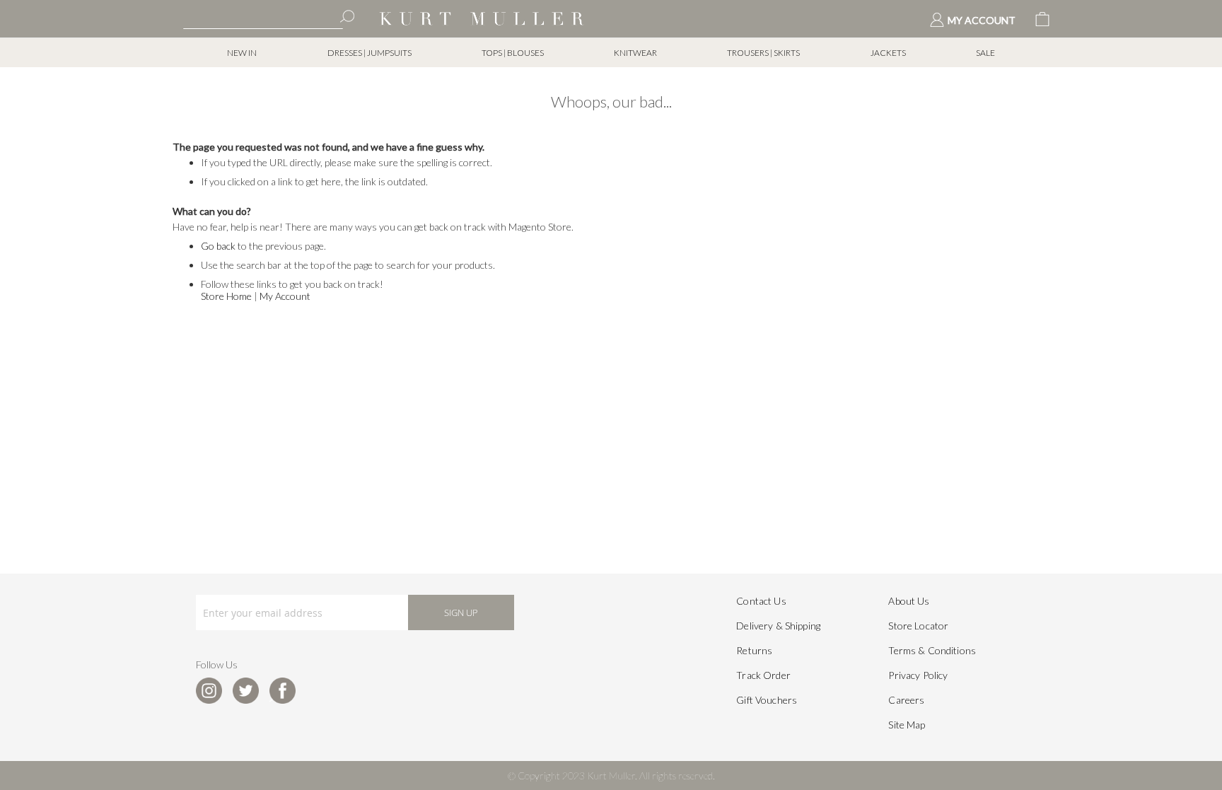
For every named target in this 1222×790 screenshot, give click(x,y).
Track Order (763, 675)
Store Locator (918, 626)
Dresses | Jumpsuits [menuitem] (369, 52)
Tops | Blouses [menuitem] (513, 52)
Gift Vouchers (766, 700)
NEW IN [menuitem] (242, 52)
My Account (285, 296)
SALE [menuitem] (985, 52)
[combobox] (263, 17)
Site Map (906, 725)
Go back (218, 246)
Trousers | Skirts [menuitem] (763, 52)
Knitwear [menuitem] (635, 52)
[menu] (611, 52)
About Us (908, 601)
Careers (906, 700)
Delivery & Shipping (778, 626)
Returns (754, 650)
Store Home (226, 296)
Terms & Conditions (932, 650)
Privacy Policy (918, 675)
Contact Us (761, 601)
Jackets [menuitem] (888, 52)
